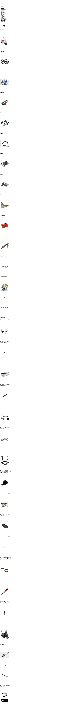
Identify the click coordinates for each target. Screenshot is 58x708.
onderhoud (3, 16)
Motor (2, 15)
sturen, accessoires (4, 19)
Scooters (2, 8)
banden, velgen (3, 9)
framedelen (3, 12)
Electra (2, 11)
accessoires (3, 21)
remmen (2, 17)
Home (2, 6)
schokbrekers (3, 18)
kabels (2, 13)
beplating (2, 10)
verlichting (3, 20)
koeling (2, 14)
